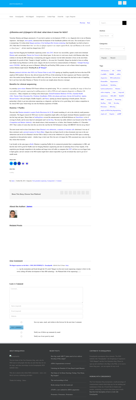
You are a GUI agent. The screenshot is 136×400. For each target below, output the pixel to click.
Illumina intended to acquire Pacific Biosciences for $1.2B (35, 112)
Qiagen (12, 53)
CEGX (119, 71)
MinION (121, 96)
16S (113, 71)
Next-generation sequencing (39, 181)
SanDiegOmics (38, 117)
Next (88, 23)
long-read (121, 92)
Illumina (12, 55)
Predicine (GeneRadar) (40, 96)
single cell (104, 114)
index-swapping (105, 92)
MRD (102, 99)
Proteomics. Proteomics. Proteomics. (62, 394)
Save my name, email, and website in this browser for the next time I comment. (58, 322)
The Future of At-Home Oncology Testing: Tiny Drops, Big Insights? (68, 374)
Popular (104, 58)
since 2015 (50, 53)
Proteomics (104, 107)
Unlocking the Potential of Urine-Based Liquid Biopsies (68, 368)
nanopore (109, 99)
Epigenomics (114, 81)
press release (21, 88)
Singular (111, 114)
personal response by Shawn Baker (34, 132)
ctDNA (119, 74)
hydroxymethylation (107, 89)
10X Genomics (105, 71)
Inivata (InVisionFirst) (74, 96)
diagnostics (104, 78)
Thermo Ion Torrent (33, 55)
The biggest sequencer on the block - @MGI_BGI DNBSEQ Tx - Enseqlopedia (31, 265)
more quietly (28, 40)
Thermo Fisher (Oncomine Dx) (23, 96)
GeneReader (104, 85)
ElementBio (104, 81)
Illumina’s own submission (48, 129)
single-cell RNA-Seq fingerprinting (111, 110)
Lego (114, 92)
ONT (70, 149)
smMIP (119, 114)
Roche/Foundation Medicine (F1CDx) (60, 94)
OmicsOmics (79, 117)
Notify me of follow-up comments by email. (47, 332)
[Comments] (121, 58)
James (12, 181)
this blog (51, 120)
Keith (31, 144)
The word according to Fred (59, 380)
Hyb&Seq (113, 85)
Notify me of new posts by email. (44, 336)
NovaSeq (116, 103)
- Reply (67, 265)
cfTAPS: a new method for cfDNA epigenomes (65, 390)
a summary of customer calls (65, 129)
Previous (82, 23)
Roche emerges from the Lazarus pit (62, 385)
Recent (112, 58)
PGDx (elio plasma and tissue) (57, 96)
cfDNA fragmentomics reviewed (60, 363)
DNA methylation (115, 78)
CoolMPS (103, 74)
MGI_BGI (113, 96)
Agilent (84, 96)
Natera (47, 99)
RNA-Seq (112, 107)
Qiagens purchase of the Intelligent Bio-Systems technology (48, 43)
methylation (104, 96)
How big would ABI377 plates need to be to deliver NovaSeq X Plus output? (66, 357)
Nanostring (118, 99)
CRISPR (111, 74)
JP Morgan (42, 68)
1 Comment (58, 181)
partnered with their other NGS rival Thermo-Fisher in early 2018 (35, 72)
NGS (109, 103)
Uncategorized (50, 181)
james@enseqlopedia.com (16, 4)
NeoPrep (103, 103)
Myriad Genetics (14, 99)
